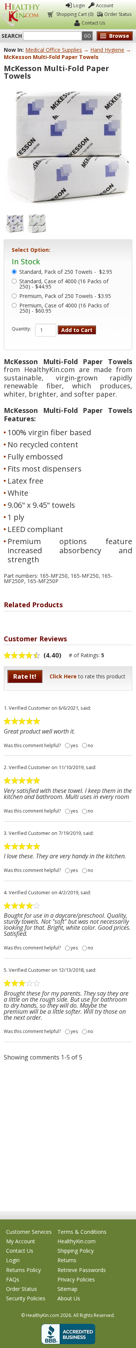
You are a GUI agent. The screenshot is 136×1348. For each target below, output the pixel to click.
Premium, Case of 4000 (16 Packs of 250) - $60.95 (64, 308)
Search (12, 36)
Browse (119, 35)
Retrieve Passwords (81, 1270)
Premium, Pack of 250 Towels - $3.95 (65, 296)
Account (104, 5)
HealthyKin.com (76, 1241)
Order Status (117, 14)
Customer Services (29, 1231)
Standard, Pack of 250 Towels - (65, 272)
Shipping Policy (75, 1250)
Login (79, 5)
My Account (20, 1241)
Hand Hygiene (107, 49)
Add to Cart (77, 330)
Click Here (63, 676)
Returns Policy (23, 1270)
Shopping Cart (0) (74, 14)
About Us (68, 1298)
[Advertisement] (68, 1136)
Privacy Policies (76, 1279)
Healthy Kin (21, 14)
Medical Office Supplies (53, 49)
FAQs (12, 1279)
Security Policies (25, 1298)
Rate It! (24, 676)
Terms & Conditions (82, 1231)
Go (87, 36)
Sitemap (67, 1288)
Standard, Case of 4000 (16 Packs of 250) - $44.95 (63, 284)
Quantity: (21, 329)
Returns (66, 1260)
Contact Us (93, 23)
